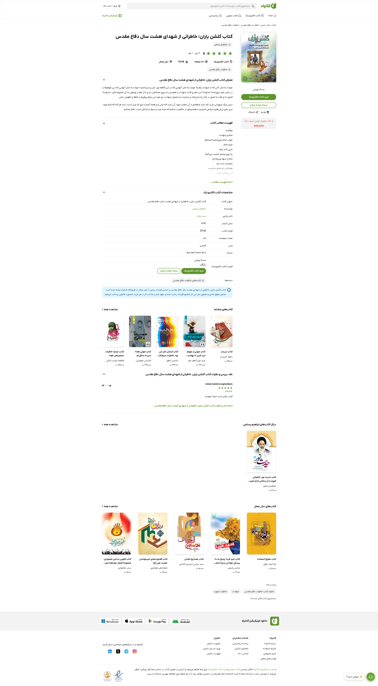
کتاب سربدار (227, 351)
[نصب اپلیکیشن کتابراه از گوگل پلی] (157, 621)
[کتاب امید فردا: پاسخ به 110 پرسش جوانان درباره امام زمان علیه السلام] (225, 533)
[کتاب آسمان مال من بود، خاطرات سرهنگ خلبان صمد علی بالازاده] (167, 331)
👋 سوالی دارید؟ (354, 676)
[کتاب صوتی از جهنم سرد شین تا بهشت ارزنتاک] (194, 331)
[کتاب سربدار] (222, 331)
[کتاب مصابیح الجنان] (189, 533)
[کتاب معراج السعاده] (261, 533)
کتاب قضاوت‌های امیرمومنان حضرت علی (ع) (153, 561)
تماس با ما (243, 653)
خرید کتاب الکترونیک (259, 97)
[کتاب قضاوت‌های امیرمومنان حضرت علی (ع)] (152, 533)
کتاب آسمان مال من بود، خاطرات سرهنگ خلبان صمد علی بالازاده (167, 353)
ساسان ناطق (172, 360)
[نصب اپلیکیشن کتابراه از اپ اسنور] (134, 621)
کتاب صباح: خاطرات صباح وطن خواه (114, 353)
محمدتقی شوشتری (159, 567)
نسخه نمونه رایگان (259, 105)
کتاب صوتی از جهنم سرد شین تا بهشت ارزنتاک (196, 353)
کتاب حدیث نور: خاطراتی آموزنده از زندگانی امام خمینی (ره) (262, 479)
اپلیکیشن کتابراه (109, 15)
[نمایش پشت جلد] (245, 78)
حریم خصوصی (269, 653)
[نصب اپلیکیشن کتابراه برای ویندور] (110, 621)
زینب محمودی (124, 567)
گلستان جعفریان (143, 360)
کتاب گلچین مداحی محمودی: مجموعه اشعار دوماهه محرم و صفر (116, 561)
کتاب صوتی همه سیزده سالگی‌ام (143, 353)
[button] (258, 57)
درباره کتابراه (270, 643)
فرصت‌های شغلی (268, 658)
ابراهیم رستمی (199, 208)
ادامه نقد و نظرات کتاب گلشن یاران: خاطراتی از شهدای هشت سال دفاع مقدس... (193, 405)
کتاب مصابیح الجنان (194, 559)
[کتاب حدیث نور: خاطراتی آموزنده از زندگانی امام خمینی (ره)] (261, 452)
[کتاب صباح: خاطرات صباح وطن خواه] (113, 331)
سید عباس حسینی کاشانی (191, 564)
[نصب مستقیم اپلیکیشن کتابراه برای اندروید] (181, 621)
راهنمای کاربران (241, 648)
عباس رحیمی (234, 567)
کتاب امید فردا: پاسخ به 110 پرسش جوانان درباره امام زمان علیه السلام (227, 561)
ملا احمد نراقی (269, 564)
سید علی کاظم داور (196, 360)
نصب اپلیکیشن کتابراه (263, 669)
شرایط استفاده (269, 648)
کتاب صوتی (234, 669)
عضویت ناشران (213, 643)
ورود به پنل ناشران (211, 648)
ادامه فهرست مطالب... (221, 182)
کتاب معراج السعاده (266, 559)
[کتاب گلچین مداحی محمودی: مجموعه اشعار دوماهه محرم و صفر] (116, 533)
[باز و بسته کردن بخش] (104, 80)
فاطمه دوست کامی (115, 360)
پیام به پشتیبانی (240, 643)
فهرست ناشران (213, 653)
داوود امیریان (226, 356)
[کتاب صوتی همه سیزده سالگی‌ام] (140, 331)
